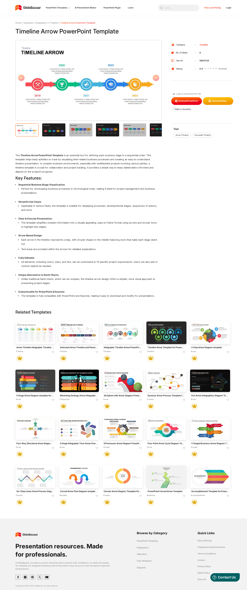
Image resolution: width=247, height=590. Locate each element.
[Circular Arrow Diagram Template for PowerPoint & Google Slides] (123, 476)
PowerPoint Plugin (112, 7)
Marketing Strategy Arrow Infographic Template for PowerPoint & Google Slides (79, 395)
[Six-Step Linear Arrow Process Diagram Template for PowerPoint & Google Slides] (35, 476)
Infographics (41, 23)
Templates (28, 23)
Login (228, 7)
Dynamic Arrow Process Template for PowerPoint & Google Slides (166, 395)
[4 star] (213, 69)
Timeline (54, 23)
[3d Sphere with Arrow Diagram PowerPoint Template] (123, 381)
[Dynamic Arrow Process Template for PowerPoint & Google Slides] (166, 381)
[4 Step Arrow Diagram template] (210, 332)
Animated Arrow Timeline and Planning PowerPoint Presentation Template (79, 347)
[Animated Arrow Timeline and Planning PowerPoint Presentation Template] (79, 332)
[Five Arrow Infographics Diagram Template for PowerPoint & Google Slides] (210, 381)
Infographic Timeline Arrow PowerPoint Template (122, 347)
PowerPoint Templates (57, 7)
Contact (201, 560)
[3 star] (211, 69)
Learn (130, 7)
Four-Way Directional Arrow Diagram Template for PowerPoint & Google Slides (35, 443)
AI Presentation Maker (85, 7)
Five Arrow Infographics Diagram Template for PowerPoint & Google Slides (210, 395)
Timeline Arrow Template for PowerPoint (166, 347)
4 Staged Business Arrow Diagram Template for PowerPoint (210, 443)
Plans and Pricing (212, 7)
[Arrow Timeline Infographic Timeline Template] (35, 332)
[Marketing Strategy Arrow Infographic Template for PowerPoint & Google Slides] (79, 381)
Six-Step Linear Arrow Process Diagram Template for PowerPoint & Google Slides (35, 491)
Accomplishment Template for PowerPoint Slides (210, 491)
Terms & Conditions (207, 553)
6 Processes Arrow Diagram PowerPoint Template (122, 443)
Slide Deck (142, 554)
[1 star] (206, 69)
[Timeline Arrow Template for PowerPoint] (166, 332)
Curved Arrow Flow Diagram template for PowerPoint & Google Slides (79, 491)
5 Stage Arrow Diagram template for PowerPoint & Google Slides (35, 395)
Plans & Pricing (205, 540)
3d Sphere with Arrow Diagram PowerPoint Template (122, 395)
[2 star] (208, 69)
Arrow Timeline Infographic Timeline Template (35, 347)
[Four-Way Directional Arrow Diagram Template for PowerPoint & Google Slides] (35, 428)
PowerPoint (188, 101)
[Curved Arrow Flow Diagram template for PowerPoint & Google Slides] (79, 476)
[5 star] (216, 69)
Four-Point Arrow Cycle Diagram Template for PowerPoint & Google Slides (166, 443)
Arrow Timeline (182, 135)
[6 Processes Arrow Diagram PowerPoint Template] (123, 428)
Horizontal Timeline (202, 135)
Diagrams (141, 567)
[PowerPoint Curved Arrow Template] (166, 476)
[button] (52, 80)
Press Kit (202, 579)
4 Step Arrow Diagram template (206, 347)
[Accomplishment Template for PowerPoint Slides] (210, 476)
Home (18, 23)
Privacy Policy (204, 566)
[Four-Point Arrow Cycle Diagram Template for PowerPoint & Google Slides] (166, 428)
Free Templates (144, 561)
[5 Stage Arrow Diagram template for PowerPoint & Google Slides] (35, 381)
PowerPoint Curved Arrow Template (165, 491)
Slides (219, 101)
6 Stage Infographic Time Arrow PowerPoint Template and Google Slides (79, 443)
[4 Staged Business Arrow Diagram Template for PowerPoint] (210, 428)
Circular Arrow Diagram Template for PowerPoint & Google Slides (122, 491)
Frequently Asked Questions (211, 547)
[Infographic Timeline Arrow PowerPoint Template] (123, 332)
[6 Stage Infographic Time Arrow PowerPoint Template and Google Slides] (79, 428)
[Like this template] (53, 352)
